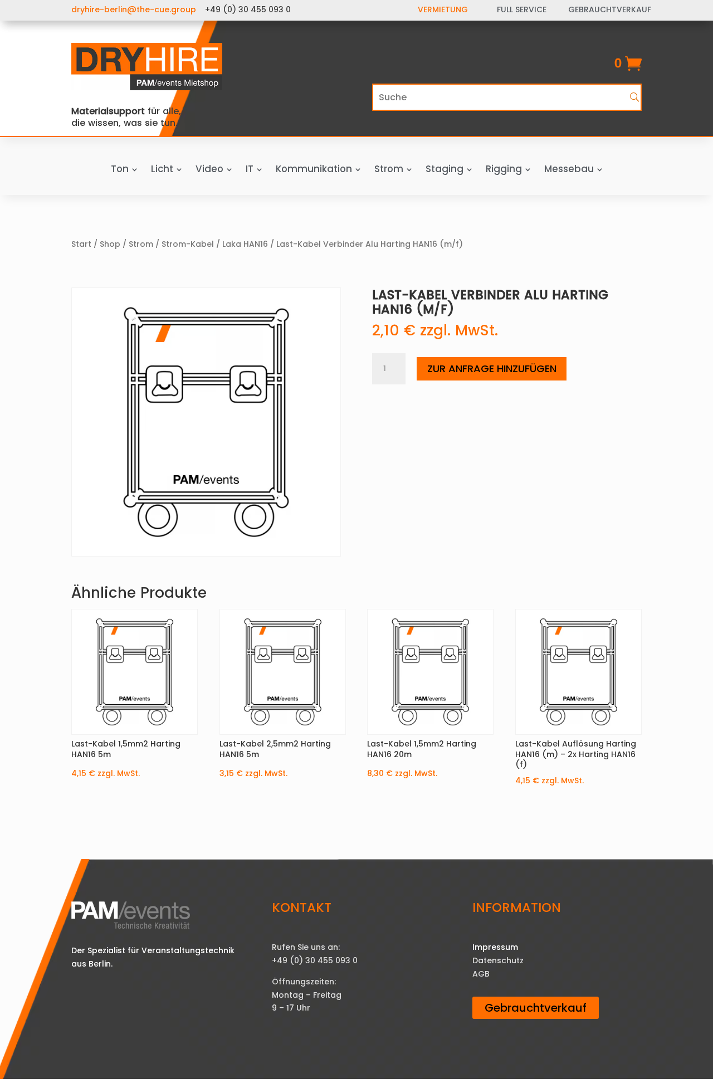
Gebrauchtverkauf (536, 1008)
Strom (141, 244)
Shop (110, 244)
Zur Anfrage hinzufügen (491, 368)
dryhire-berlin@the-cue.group (133, 9)
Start (81, 244)
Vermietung (443, 9)
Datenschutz (498, 960)
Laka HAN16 (245, 244)
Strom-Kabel (188, 244)
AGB (481, 973)
